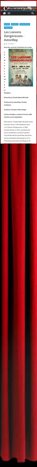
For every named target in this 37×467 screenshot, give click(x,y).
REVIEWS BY (15, 24)
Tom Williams (8, 27)
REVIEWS (7, 24)
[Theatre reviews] (18, 8)
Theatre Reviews (24, 24)
